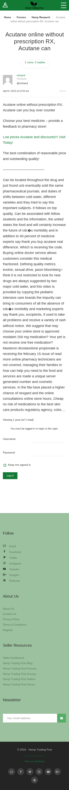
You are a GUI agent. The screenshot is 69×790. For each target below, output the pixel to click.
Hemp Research (41, 17)
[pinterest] (34, 780)
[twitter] (29, 771)
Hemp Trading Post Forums (19, 668)
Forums (21, 17)
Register (8, 630)
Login (5, 5)
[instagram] (39, 771)
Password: (9, 452)
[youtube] (48, 771)
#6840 (62, 91)
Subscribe (61, 718)
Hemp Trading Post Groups (19, 673)
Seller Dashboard (13, 657)
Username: (9, 438)
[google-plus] (57, 771)
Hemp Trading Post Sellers (19, 679)
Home (7, 17)
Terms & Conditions (14, 624)
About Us (8, 608)
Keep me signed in (19, 464)
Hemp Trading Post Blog (17, 663)
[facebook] (20, 771)
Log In (10, 475)
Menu (63, 5)
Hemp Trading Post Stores (19, 684)
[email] (11, 771)
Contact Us (9, 613)
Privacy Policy (11, 619)
